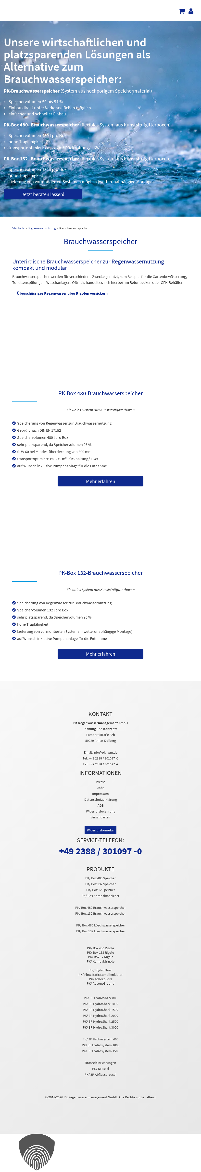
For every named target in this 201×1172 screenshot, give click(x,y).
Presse (100, 782)
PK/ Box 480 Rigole (100, 948)
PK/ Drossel (100, 1068)
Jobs (100, 788)
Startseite (18, 228)
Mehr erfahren (100, 481)
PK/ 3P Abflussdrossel (100, 1074)
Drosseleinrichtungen (100, 1063)
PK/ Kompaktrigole (100, 961)
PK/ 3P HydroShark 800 (100, 998)
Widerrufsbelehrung (100, 811)
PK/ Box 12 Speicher (100, 890)
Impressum (100, 793)
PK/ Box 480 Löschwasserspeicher (100, 925)
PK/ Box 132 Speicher (100, 884)
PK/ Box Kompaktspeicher (100, 896)
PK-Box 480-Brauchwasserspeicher (100, 393)
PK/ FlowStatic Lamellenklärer (100, 974)
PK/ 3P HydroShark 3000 (100, 1027)
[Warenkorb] (182, 12)
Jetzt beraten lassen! (43, 194)
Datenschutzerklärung (100, 799)
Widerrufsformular (100, 830)
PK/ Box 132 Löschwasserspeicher (100, 931)
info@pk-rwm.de (105, 752)
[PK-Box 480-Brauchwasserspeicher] (100, 357)
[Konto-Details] (191, 12)
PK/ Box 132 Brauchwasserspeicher (100, 913)
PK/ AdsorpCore (100, 979)
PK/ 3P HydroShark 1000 (100, 1004)
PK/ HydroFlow (100, 970)
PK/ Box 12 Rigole (100, 957)
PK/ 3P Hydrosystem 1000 (100, 1045)
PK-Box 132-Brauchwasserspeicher (100, 573)
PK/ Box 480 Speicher (100, 878)
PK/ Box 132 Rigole (100, 952)
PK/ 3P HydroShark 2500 (100, 1021)
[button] (100, 1153)
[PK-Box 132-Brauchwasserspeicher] (100, 537)
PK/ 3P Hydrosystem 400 (100, 1039)
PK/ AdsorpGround (100, 983)
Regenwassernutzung (42, 228)
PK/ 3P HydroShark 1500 (100, 1009)
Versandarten (100, 817)
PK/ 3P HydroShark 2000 (100, 1015)
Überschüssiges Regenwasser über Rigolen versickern (62, 293)
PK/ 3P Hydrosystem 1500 (100, 1051)
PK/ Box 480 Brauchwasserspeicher (100, 907)
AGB (101, 805)
